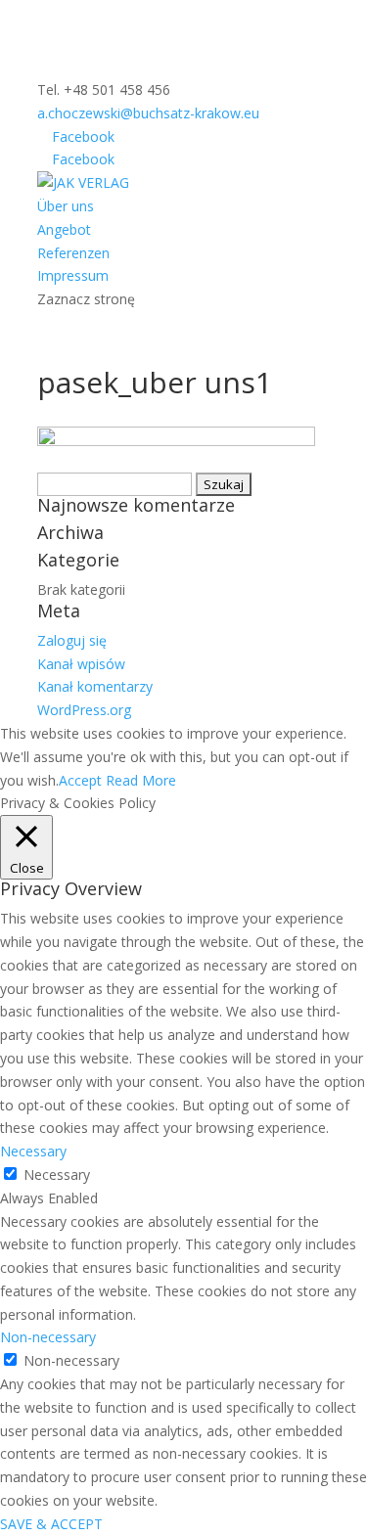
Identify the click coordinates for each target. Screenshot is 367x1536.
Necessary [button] (33, 1151)
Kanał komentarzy (95, 686)
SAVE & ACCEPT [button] (51, 1523)
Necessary (56, 1174)
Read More (141, 780)
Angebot (64, 229)
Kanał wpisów (81, 664)
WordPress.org (84, 709)
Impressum (73, 275)
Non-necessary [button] (48, 1337)
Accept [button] (80, 780)
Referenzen (73, 253)
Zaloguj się (72, 640)
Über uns (65, 206)
